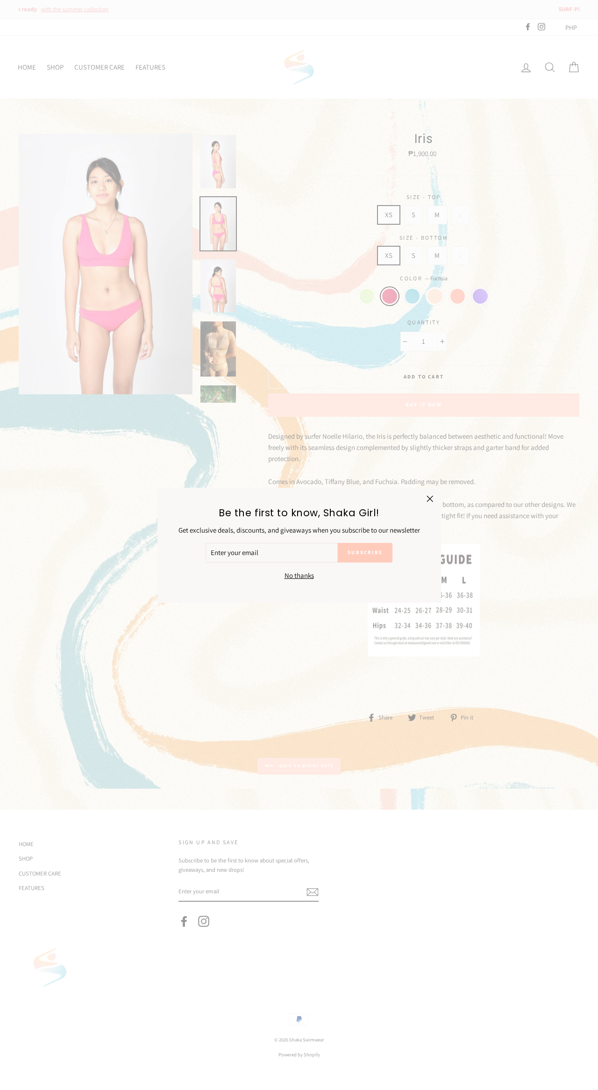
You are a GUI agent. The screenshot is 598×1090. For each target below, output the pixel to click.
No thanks (299, 574)
